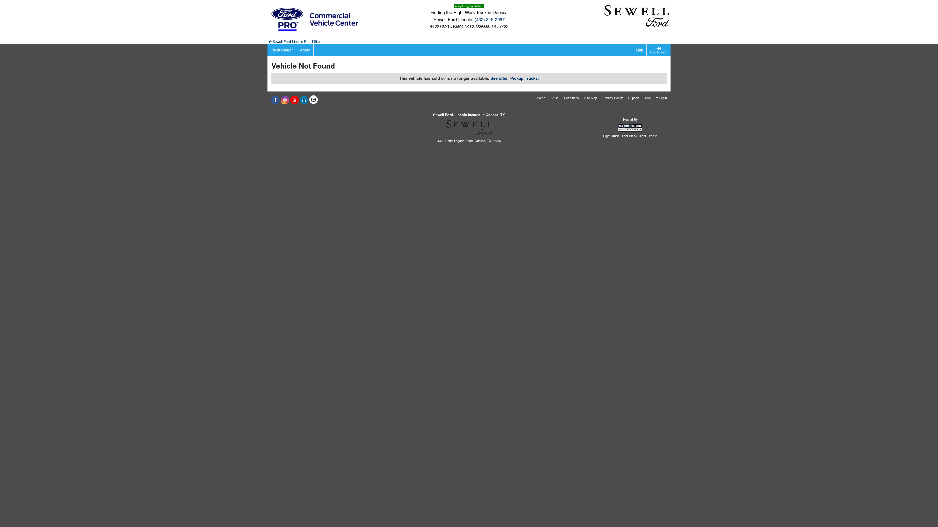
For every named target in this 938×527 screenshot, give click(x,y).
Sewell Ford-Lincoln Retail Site (296, 41)
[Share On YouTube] (294, 100)
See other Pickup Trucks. (514, 78)
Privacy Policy (612, 97)
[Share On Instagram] (285, 100)
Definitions (571, 97)
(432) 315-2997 (490, 19)
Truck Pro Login (656, 97)
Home (541, 97)
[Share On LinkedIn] (304, 100)
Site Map (590, 97)
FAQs (555, 97)
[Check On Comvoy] (313, 100)
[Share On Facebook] (275, 100)
